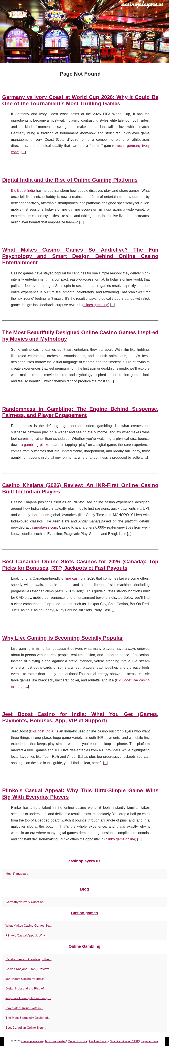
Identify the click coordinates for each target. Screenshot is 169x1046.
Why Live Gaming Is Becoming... (28, 998)
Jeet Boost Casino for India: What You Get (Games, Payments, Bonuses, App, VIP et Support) (80, 717)
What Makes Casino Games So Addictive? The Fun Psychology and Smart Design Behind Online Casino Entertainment (80, 256)
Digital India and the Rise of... (26, 988)
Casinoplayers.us (32, 1041)
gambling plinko (36, 445)
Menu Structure (77, 1041)
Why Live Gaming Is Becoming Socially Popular (62, 638)
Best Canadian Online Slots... (26, 1027)
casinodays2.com (43, 527)
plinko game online (120, 839)
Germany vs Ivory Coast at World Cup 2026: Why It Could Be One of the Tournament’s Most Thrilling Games (80, 100)
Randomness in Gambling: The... (28, 959)
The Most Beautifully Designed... (28, 1017)
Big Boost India (23, 190)
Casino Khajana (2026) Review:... (29, 969)
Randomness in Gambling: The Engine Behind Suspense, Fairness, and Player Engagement (80, 412)
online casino (72, 578)
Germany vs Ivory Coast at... (25, 902)
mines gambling (95, 305)
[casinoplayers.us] (84, 31)
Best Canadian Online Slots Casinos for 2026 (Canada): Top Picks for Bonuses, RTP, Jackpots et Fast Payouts (80, 565)
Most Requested (17, 873)
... (23, 152)
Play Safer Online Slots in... (24, 1008)
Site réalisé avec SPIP (124, 1041)
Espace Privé (149, 1041)
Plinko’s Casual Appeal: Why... (26, 935)
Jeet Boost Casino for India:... (26, 978)
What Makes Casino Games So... (29, 925)
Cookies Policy (98, 1041)
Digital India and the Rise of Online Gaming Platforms (70, 180)
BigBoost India (41, 731)
